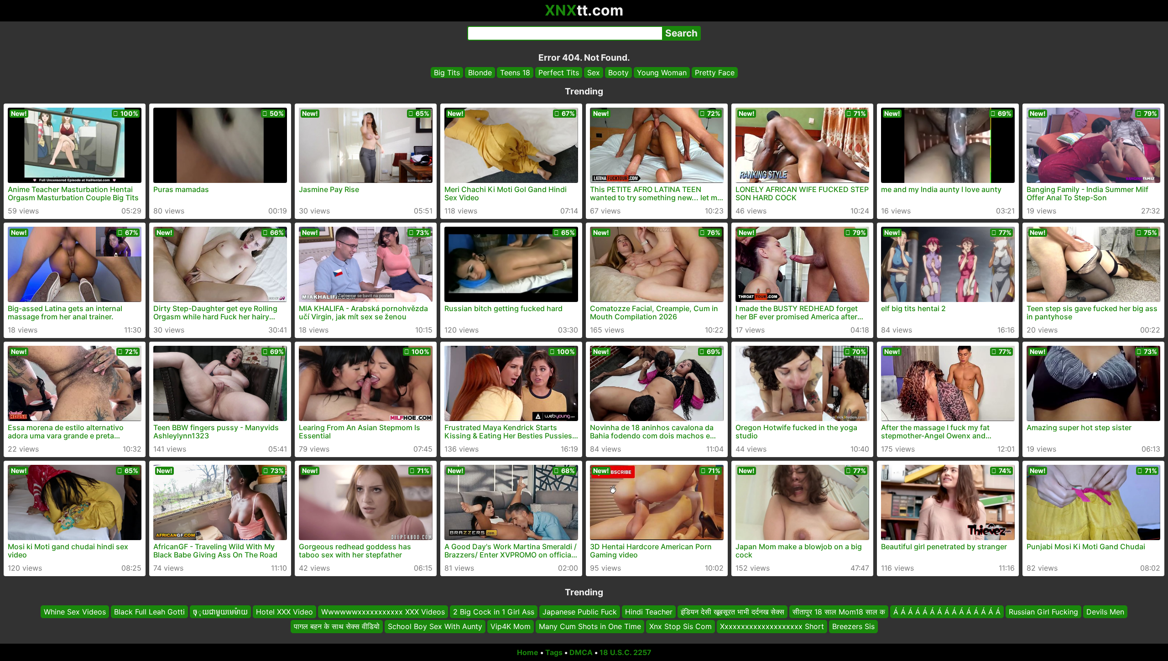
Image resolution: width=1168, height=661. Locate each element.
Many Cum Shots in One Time (590, 626)
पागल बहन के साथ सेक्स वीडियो (337, 626)
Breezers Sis (853, 626)
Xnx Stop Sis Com (680, 626)
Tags (554, 652)
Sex (593, 72)
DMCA (581, 652)
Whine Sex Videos (75, 611)
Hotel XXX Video (284, 611)
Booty (618, 72)
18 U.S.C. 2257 (626, 652)
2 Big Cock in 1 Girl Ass (493, 611)
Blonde (480, 72)
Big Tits (447, 72)
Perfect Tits (558, 72)
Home (527, 652)
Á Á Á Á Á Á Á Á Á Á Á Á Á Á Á (947, 611)
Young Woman (662, 72)
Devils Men (1105, 611)
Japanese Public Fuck (579, 611)
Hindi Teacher (649, 611)
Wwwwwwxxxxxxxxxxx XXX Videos (383, 611)
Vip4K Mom (510, 626)
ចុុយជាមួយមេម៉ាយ (220, 611)
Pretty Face (715, 72)
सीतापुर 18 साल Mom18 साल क (839, 611)
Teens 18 (515, 72)
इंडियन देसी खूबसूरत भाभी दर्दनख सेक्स (732, 611)
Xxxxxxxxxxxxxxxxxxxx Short (772, 626)
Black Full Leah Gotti (149, 611)
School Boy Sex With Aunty (435, 626)
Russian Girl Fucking (1043, 611)
